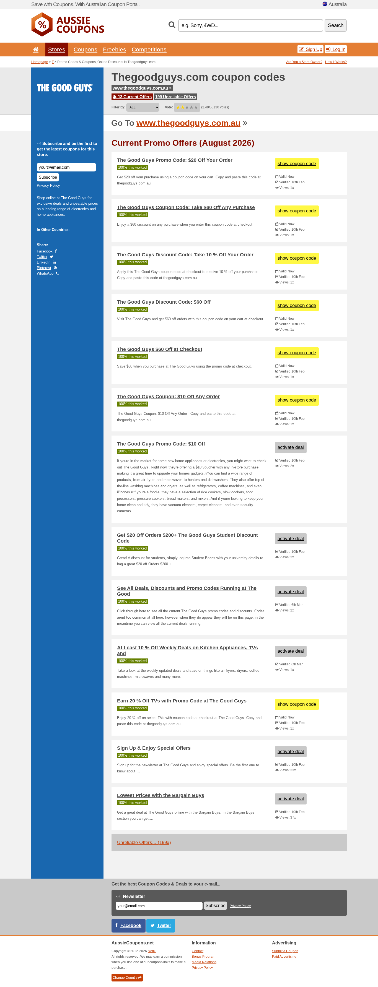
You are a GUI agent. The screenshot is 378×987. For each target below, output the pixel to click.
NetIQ (152, 951)
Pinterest (44, 268)
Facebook (45, 251)
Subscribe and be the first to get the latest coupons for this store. (67, 149)
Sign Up (313, 49)
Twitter (42, 257)
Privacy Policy (48, 185)
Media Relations (204, 962)
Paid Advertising (284, 957)
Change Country (125, 978)
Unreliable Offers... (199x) (144, 842)
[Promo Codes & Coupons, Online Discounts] (67, 35)
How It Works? (336, 62)
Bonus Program (203, 957)
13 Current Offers (134, 96)
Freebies (114, 49)
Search (335, 25)
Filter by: (118, 107)
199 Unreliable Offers (175, 96)
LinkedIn (43, 262)
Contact (197, 951)
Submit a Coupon (285, 951)
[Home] (34, 49)
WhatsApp (45, 273)
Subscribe (48, 177)
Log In (338, 49)
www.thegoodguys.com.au (140, 88)
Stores (56, 49)
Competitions (149, 49)
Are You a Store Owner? (304, 62)
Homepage (39, 62)
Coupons (85, 49)
